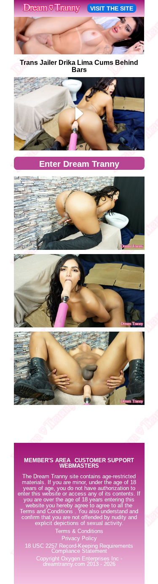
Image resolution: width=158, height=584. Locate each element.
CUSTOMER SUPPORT (104, 460)
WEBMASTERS (79, 466)
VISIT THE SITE (111, 8)
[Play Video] (79, 114)
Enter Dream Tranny (79, 164)
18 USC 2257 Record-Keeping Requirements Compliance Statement (79, 549)
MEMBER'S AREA (47, 460)
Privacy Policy (79, 538)
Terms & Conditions (79, 531)
